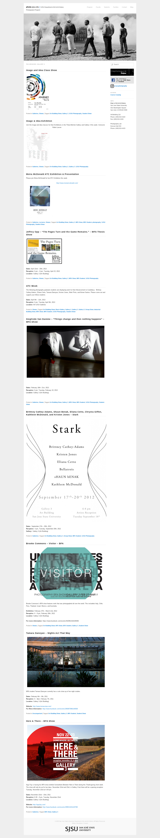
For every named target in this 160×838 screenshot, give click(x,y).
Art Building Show (56, 113)
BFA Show (59, 626)
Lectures (42, 222)
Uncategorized (37, 713)
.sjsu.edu (32, 7)
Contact (124, 7)
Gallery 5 (82, 309)
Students (107, 7)
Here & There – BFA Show (40, 721)
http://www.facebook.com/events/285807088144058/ (60, 709)
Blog (131, 7)
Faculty (98, 7)
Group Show (89, 309)
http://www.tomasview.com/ (42, 706)
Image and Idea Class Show (41, 70)
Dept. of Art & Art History (118, 103)
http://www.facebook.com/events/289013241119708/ (60, 807)
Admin (74, 823)
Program (89, 7)
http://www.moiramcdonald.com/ (67, 183)
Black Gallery (60, 309)
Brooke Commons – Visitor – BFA (45, 543)
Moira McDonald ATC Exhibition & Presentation (52, 174)
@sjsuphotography (120, 86)
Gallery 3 (65, 113)
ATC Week (31, 286)
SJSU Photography (75, 113)
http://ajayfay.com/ (39, 804)
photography (96, 222)
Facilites (115, 7)
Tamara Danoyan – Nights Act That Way (48, 633)
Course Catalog (115, 95)
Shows (41, 113)
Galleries (35, 113)
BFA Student (67, 626)
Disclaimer (80, 823)
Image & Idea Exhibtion (39, 121)
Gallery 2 (65, 166)
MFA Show (79, 222)
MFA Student (87, 222)
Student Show (86, 113)
